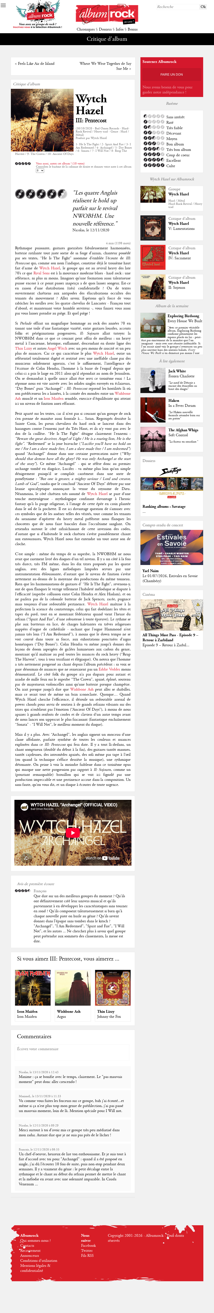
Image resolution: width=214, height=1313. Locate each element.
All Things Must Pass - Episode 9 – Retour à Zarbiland (170, 638)
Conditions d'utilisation (38, 1260)
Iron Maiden (54, 398)
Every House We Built (185, 321)
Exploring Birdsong (183, 316)
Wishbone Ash (82, 689)
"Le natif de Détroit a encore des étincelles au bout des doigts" (182, 386)
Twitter (87, 1250)
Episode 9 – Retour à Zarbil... (166, 645)
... (144, 511)
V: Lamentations (181, 228)
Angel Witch (57, 348)
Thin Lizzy (23, 348)
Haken (173, 400)
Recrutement (30, 1250)
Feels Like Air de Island (36, 63)
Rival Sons (41, 273)
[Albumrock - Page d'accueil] (107, 23)
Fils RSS (87, 1255)
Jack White (177, 371)
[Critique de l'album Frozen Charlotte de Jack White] (153, 391)
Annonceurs (29, 1255)
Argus (61, 1016)
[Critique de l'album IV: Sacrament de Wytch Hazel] (153, 268)
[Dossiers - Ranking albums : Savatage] (171, 499)
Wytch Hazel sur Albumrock (171, 179)
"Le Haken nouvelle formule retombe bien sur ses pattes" (184, 415)
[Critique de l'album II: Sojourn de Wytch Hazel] (153, 298)
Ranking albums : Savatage (164, 506)
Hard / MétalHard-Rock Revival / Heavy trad (185, 204)
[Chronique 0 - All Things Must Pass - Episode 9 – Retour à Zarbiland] (171, 618)
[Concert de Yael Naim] (171, 563)
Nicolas (78, 230)
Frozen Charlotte (181, 376)
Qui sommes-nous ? (35, 1240)
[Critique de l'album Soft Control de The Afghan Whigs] (153, 450)
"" (171, 345)
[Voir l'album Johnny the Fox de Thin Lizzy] (113, 1004)
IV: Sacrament (179, 258)
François (40, 891)
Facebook (88, 1245)
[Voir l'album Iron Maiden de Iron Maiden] (33, 1004)
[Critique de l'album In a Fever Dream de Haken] (153, 421)
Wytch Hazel (91, 105)
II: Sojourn (176, 287)
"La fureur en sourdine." (183, 442)
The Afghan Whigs (183, 430)
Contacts (27, 1245)
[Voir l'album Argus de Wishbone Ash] (72, 1004)
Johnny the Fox (109, 1016)
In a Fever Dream (182, 405)
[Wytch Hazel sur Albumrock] (153, 201)
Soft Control (178, 435)
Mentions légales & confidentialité (35, 1268)
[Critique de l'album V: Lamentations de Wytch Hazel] (153, 239)
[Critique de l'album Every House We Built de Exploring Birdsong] (153, 336)
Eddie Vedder (109, 669)
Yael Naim (151, 571)
